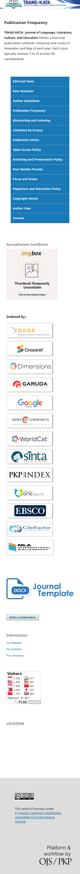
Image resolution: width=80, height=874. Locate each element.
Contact (18, 218)
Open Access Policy (27, 150)
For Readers (14, 643)
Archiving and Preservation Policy (38, 159)
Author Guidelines (26, 101)
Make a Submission (22, 617)
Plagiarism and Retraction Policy (37, 189)
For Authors (14, 649)
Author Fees (22, 208)
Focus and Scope (25, 179)
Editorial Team (23, 81)
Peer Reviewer (23, 91)
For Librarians (15, 655)
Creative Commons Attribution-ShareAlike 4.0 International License (38, 817)
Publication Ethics (26, 140)
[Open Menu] (4, 4)
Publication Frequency (29, 111)
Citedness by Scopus (28, 130)
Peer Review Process (28, 169)
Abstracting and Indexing (31, 120)
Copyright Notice (25, 198)
